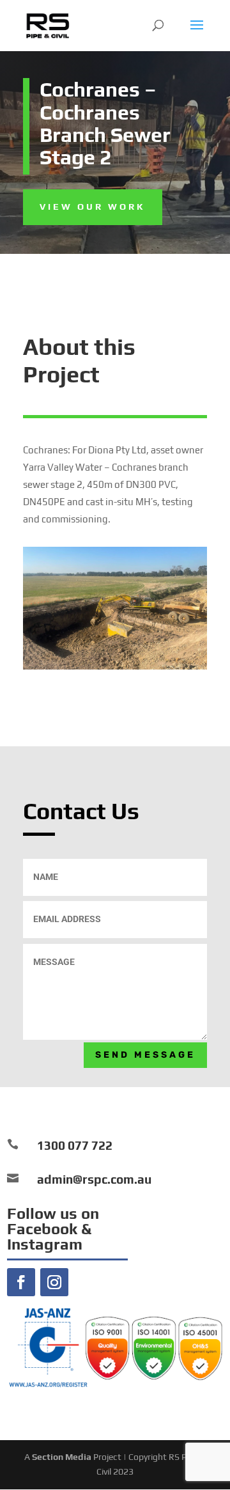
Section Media (61, 1457)
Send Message (145, 1054)
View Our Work (93, 206)
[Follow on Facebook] (21, 1282)
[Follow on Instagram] (54, 1282)
